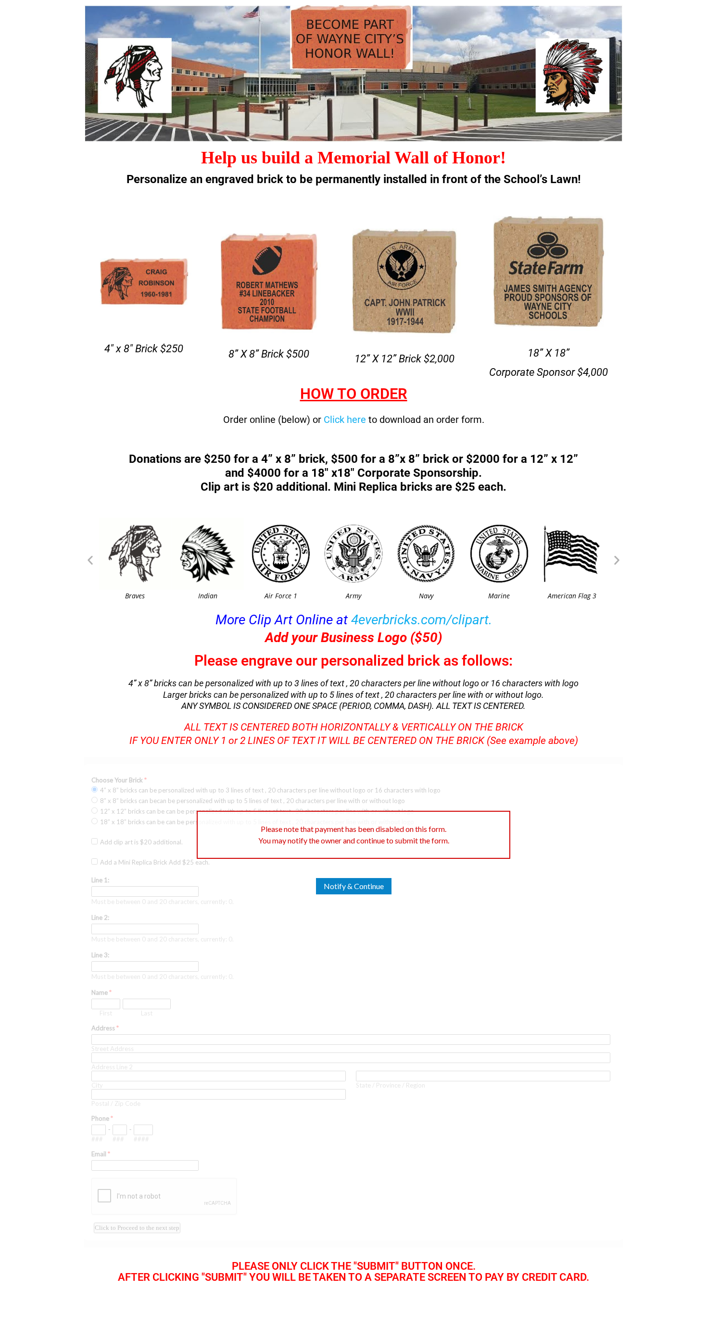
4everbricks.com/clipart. (421, 620)
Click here (345, 419)
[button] (90, 560)
